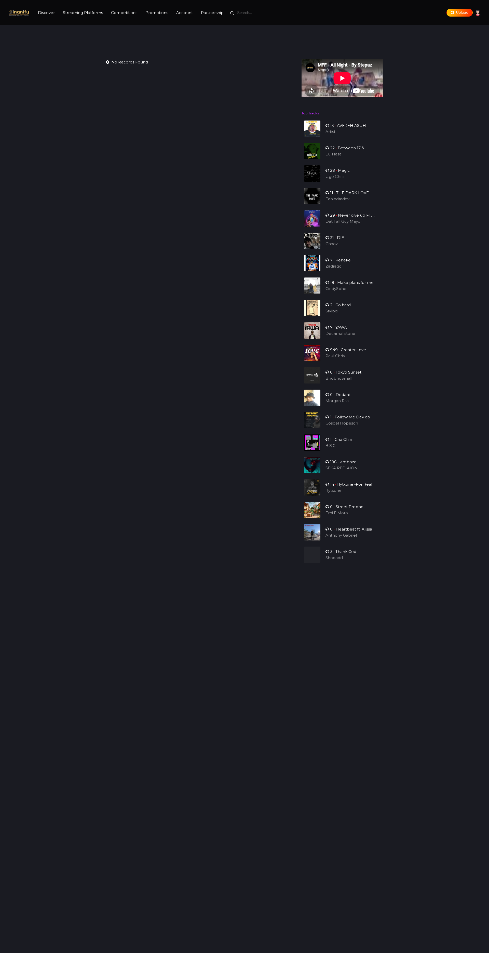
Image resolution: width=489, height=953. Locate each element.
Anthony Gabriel (341, 535)
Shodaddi (334, 557)
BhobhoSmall (338, 378)
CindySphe (335, 288)
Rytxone (333, 490)
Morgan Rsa (337, 400)
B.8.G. (330, 445)
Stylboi (331, 311)
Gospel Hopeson (341, 423)
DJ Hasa (333, 154)
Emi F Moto (336, 512)
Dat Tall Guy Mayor (343, 221)
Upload (461, 12)
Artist (330, 131)
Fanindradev (337, 198)
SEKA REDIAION (341, 468)
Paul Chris (335, 355)
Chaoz (331, 243)
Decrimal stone (340, 333)
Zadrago (333, 266)
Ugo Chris (334, 176)
